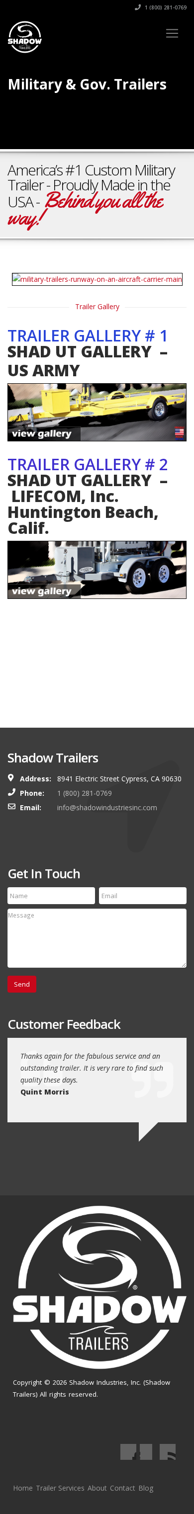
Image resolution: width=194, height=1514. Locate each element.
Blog (145, 1488)
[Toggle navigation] (172, 33)
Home (23, 1488)
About (97, 1488)
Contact (122, 1488)
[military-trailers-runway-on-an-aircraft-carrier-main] (97, 279)
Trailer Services (60, 1488)
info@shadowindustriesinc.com (107, 807)
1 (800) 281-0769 (165, 7)
